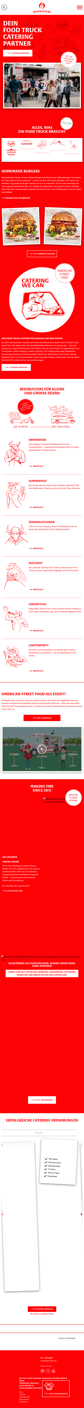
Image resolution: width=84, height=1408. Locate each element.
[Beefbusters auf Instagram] (43, 1371)
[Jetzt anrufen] (4, 7)
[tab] (11, 150)
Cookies (22, 1394)
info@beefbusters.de (48, 1361)
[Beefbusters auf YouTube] (53, 1371)
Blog (21, 1392)
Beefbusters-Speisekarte (17, 198)
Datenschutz (24, 1399)
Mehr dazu (37, 466)
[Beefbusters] (30, 1363)
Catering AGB (24, 1397)
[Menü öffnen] (79, 7)
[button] (2, 1214)
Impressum (23, 1402)
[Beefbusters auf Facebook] (48, 1371)
